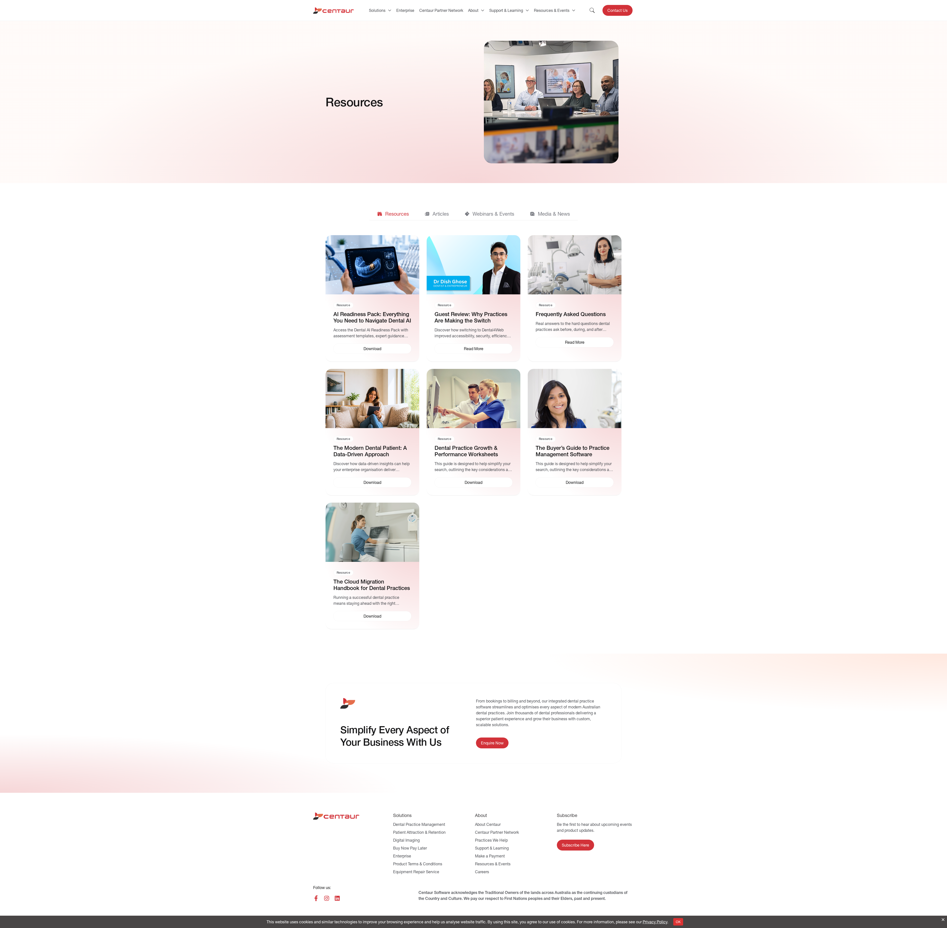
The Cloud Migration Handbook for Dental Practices (371, 584)
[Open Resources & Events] (573, 10)
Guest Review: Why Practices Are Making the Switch (471, 317)
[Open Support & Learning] (527, 10)
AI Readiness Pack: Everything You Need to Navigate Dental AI (372, 317)
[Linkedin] (337, 898)
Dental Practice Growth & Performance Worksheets (466, 451)
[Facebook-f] (316, 898)
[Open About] (482, 10)
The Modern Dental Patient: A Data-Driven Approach (370, 451)
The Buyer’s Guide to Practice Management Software (572, 451)
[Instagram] (326, 898)
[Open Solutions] (389, 10)
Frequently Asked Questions (571, 314)
